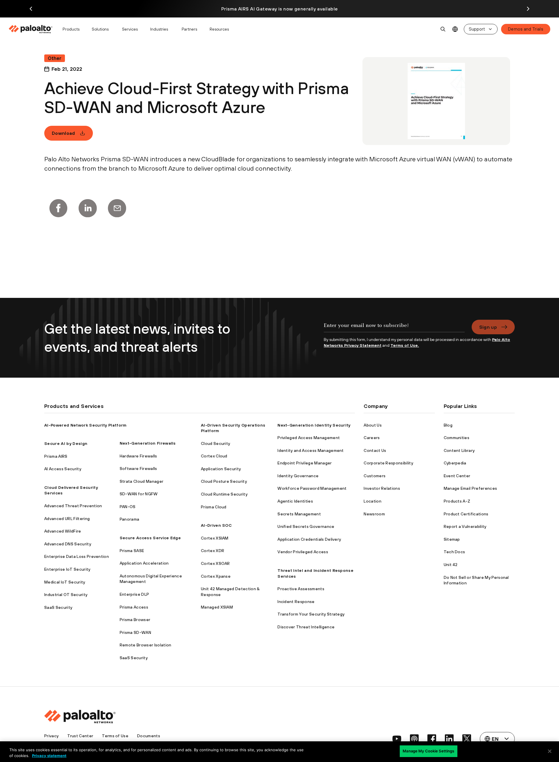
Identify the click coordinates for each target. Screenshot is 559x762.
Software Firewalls (138, 468)
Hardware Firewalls (138, 456)
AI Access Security (62, 468)
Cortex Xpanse (216, 576)
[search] (443, 29)
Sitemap (452, 539)
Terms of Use (115, 735)
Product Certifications (466, 514)
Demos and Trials (525, 28)
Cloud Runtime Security (224, 494)
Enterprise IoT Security (67, 569)
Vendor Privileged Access (302, 551)
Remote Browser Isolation (145, 645)
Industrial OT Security (65, 594)
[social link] (396, 738)
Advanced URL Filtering (67, 518)
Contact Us (375, 450)
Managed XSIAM (217, 607)
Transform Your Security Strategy (310, 614)
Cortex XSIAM (215, 538)
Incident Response (295, 601)
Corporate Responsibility (388, 463)
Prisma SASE (132, 550)
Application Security (221, 468)
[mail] (117, 208)
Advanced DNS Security (67, 544)
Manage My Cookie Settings (428, 751)
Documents (148, 735)
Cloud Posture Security (224, 481)
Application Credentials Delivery (309, 539)
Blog (448, 425)
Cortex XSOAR (215, 563)
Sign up (488, 327)
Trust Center (80, 735)
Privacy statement (49, 755)
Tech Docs (454, 551)
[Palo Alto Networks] (31, 29)
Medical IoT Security (64, 582)
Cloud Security (215, 443)
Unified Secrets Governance (305, 526)
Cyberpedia (455, 463)
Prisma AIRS (56, 456)
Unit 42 (451, 564)
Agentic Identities (295, 501)
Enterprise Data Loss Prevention (76, 556)
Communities (457, 437)
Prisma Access (134, 607)
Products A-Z (457, 501)
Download (63, 133)
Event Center (457, 475)
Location (372, 501)
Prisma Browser (135, 619)
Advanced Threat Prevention (73, 505)
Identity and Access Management (310, 450)
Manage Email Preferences (470, 488)
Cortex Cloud (214, 456)
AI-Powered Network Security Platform (85, 425)
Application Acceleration (144, 563)
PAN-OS (128, 506)
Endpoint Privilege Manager (304, 463)
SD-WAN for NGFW (139, 494)
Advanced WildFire (62, 531)
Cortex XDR (212, 550)
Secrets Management (299, 514)
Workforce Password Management (311, 488)
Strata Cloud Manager (141, 481)
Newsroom (374, 514)
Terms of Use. (404, 345)
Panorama (129, 519)
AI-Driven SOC (216, 525)
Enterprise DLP (134, 594)
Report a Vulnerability (465, 526)
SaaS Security (58, 607)
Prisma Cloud (214, 507)
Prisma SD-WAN (135, 632)
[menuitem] (33, 29)
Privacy (51, 735)
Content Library (459, 450)
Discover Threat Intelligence (306, 627)
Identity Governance (298, 475)
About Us (373, 425)
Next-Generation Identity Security (314, 425)
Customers (374, 475)
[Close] (549, 751)
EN (455, 29)
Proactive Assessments (300, 588)
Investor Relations (382, 488)
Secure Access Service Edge (150, 537)
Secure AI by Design (65, 443)
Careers (372, 437)
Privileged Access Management (308, 437)
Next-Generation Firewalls (148, 443)
